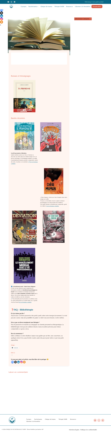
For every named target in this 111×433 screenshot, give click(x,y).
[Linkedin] (14, 1)
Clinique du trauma (46, 6)
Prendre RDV (97, 6)
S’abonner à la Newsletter (82, 6)
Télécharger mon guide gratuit (94, 2)
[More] (24, 362)
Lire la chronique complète (52, 206)
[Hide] (0, 25)
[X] (15, 362)
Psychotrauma (38, 419)
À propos (23, 6)
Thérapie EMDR (59, 6)
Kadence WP (40, 429)
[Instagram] (11, 1)
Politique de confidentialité (88, 430)
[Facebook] (8, 1)
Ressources (69, 6)
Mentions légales (74, 430)
